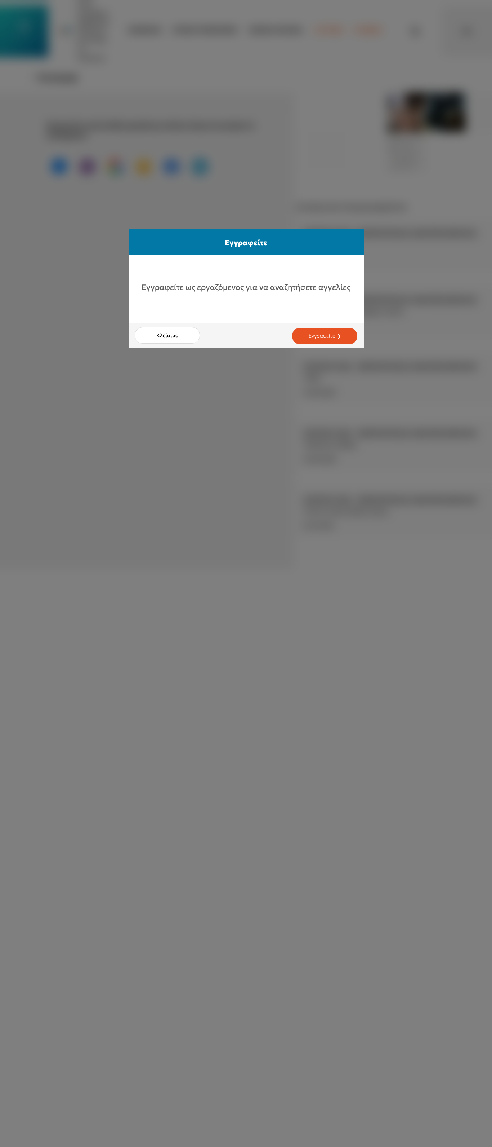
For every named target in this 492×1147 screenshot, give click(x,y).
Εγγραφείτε (322, 336)
